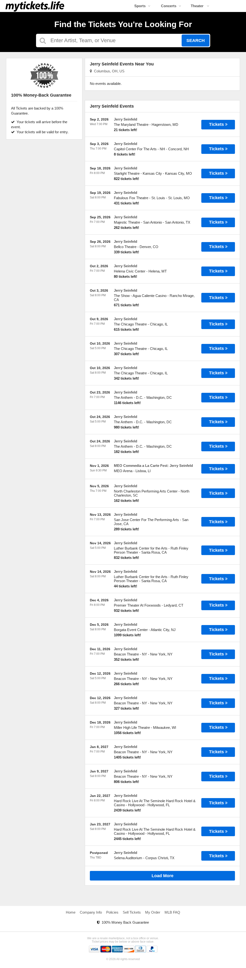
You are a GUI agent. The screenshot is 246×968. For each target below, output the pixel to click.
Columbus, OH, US (108, 71)
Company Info (91, 912)
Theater (197, 6)
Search (195, 40)
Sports (140, 6)
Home (70, 912)
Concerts (168, 6)
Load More (162, 875)
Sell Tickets (132, 912)
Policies (112, 912)
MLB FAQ (172, 912)
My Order (152, 912)
